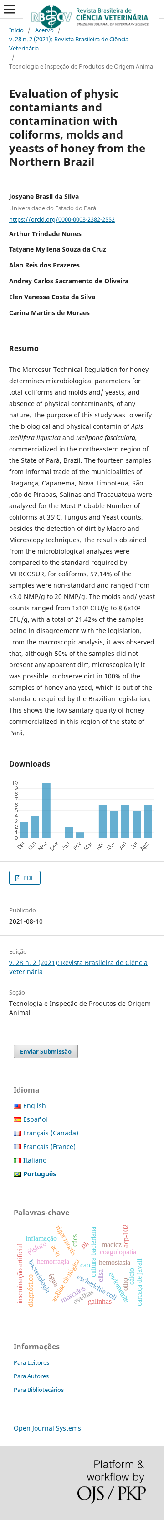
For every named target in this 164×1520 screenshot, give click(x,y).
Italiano (34, 1160)
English (34, 1105)
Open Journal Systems (47, 1428)
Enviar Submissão (46, 1051)
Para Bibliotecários (39, 1390)
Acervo (44, 30)
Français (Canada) (50, 1133)
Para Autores (31, 1376)
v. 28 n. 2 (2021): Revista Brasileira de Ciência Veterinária (68, 43)
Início (16, 30)
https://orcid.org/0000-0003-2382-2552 (62, 219)
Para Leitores (31, 1362)
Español (35, 1119)
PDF (28, 878)
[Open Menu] (9, 9)
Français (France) (49, 1146)
